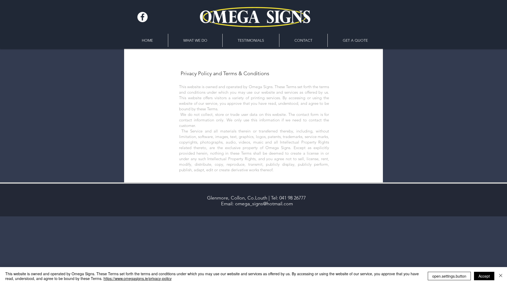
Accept (484, 276)
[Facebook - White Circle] (142, 17)
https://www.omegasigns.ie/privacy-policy (138, 278)
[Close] (500, 276)
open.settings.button (449, 276)
